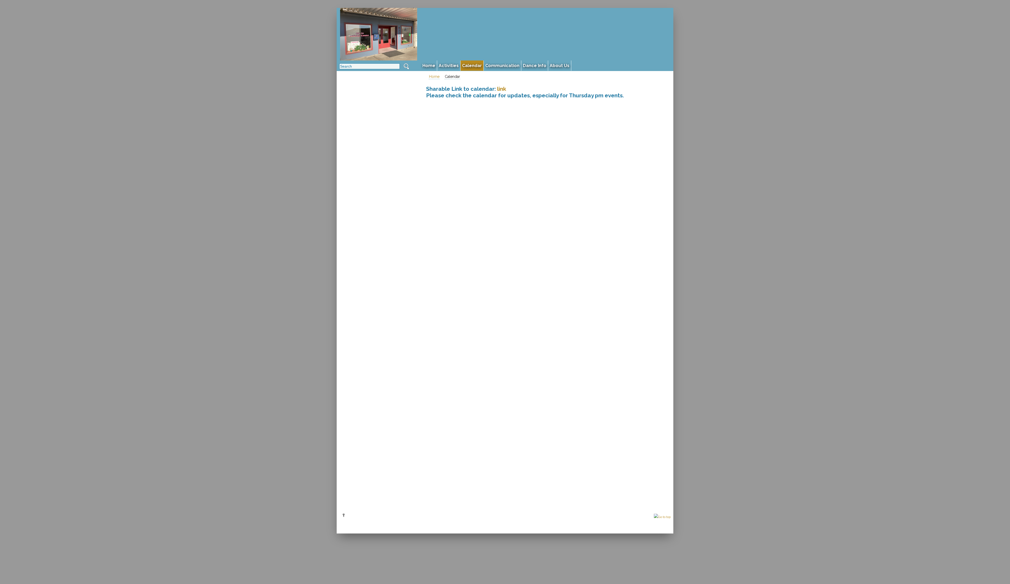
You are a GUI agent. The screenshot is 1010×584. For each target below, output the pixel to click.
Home (434, 76)
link (501, 88)
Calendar (452, 76)
